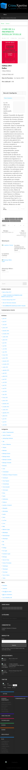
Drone (3, 493)
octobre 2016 (5, 336)
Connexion (4, 588)
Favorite (14, 687)
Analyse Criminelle (6, 435)
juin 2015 (4, 379)
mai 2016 (4, 346)
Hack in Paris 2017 (6, 292)
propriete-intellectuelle (15, 221)
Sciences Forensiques (6, 563)
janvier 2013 (5, 400)
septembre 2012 (5, 412)
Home (2, 23)
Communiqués (5, 471)
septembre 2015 (5, 370)
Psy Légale (4, 550)
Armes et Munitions (6, 444)
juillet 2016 (4, 339)
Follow (15, 685)
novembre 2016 (5, 333)
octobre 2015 (5, 367)
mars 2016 (4, 352)
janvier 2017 (5, 327)
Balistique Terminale (6, 462)
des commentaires (7, 594)
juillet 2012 (4, 415)
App (3, 441)
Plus (3, 544)
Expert (3, 496)
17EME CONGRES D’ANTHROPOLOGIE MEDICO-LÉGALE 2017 (11, 295)
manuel (20, 218)
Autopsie (4, 447)
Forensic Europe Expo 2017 (9, 299)
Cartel (3, 468)
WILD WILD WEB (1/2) (7, 231)
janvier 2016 (5, 358)
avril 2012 (4, 425)
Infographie (4, 508)
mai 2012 (4, 422)
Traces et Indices (5, 575)
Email (3, 638)
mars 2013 (4, 394)
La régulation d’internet (5, 254)
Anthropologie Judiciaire (7, 438)
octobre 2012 (5, 409)
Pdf (3, 541)
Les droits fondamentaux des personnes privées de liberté (19, 247)
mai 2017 (4, 321)
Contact (3, 629)
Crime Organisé (5, 481)
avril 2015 (4, 382)
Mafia (3, 526)
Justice (7, 23)
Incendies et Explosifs (7, 505)
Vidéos (3, 578)
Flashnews (4, 502)
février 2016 (5, 355)
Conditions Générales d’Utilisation (9, 628)
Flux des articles (6, 591)
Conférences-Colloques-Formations (9, 474)
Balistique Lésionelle (6, 459)
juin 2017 (4, 318)
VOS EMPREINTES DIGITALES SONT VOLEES (13, 305)
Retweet (9, 687)
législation (12, 218)
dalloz (7, 218)
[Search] (25, 283)
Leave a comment (21, 38)
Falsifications (5, 499)
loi (16, 218)
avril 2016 (4, 349)
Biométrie (4, 465)
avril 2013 (4, 391)
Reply (5, 687)
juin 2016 (4, 342)
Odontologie (5, 538)
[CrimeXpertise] (14, 6)
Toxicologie (4, 572)
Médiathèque (5, 532)
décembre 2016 (5, 330)
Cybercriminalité (6, 487)
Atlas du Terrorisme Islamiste (9, 302)
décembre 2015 (5, 361)
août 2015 (4, 373)
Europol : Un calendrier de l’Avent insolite (8, 17)
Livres (16, 38)
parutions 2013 (6, 221)
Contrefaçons (5, 477)
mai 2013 (4, 388)
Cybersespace (5, 490)
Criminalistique (5, 484)
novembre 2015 (5, 364)
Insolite (4, 514)
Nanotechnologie (6, 535)
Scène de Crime (5, 560)
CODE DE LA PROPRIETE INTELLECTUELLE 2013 (21, 233)
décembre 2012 (5, 403)
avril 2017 (4, 324)
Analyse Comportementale (8, 432)
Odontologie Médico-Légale (7, 269)
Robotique (4, 556)
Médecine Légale (6, 529)
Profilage (4, 547)
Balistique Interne (6, 456)
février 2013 (5, 397)
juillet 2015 (4, 376)
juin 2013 (4, 385)
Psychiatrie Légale (6, 553)
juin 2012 (4, 418)
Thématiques (5, 569)
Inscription (4, 585)
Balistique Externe (6, 453)
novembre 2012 (5, 406)
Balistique (4, 450)
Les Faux (4, 520)
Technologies (5, 566)
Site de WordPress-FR (7, 597)
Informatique (5, 511)
